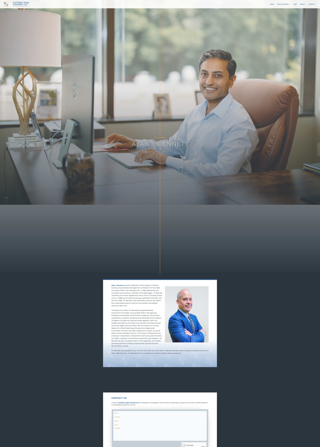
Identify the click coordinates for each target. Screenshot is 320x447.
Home (272, 4)
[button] (283, 4)
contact (312, 4)
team (295, 4)
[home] (46, 4)
